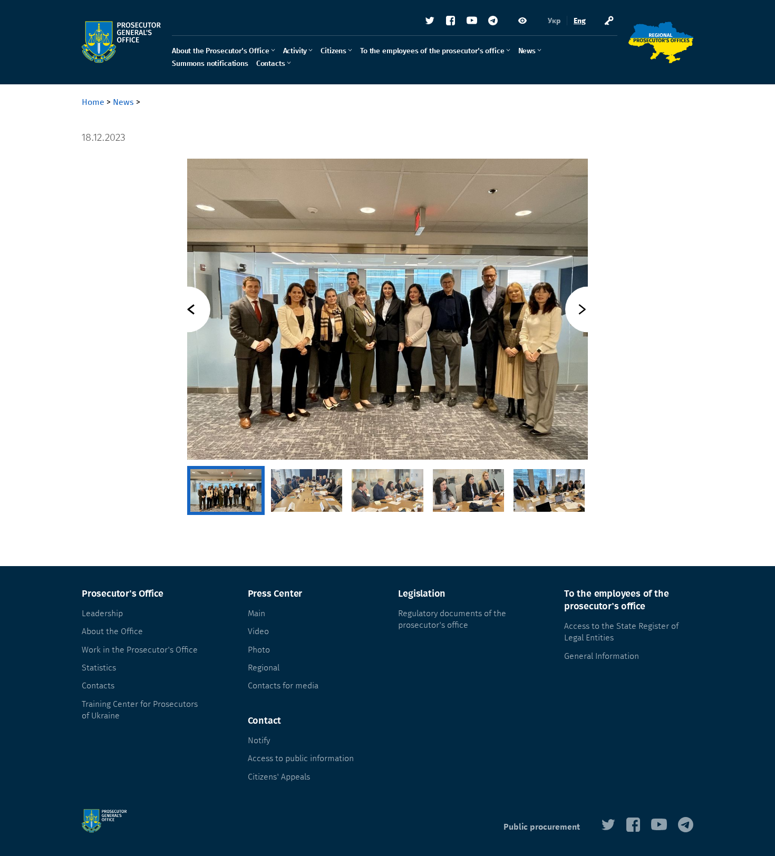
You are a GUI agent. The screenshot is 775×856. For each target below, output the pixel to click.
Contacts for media (283, 685)
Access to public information (301, 758)
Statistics (99, 668)
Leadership (102, 613)
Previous (187, 309)
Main (256, 613)
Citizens (333, 50)
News (527, 50)
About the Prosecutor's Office (220, 50)
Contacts (270, 63)
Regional (263, 668)
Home (93, 102)
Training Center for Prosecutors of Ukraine (140, 710)
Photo (259, 650)
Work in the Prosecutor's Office (140, 650)
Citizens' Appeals (279, 777)
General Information (601, 656)
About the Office (112, 631)
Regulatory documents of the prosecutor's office (452, 619)
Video (258, 631)
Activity (295, 50)
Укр (554, 20)
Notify (259, 740)
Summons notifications (210, 63)
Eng (580, 20)
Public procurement (541, 827)
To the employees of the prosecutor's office (432, 50)
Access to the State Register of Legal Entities (621, 632)
